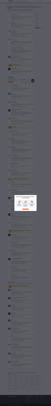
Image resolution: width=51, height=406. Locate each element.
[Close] (36, 195)
